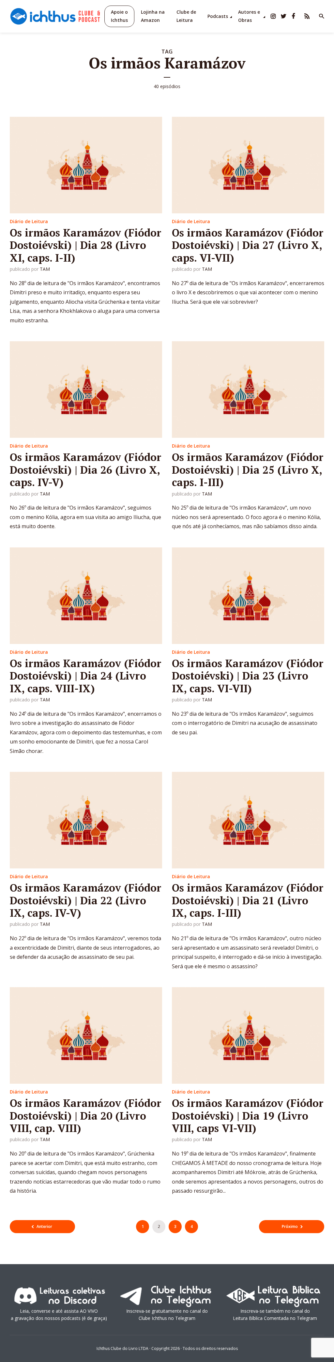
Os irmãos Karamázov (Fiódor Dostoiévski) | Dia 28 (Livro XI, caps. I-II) (85, 245)
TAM (45, 269)
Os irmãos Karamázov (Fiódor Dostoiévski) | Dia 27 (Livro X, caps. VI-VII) (248, 245)
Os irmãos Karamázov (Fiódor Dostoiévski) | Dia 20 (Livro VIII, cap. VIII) (85, 1115)
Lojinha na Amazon (153, 16)
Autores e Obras (249, 16)
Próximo (290, 1226)
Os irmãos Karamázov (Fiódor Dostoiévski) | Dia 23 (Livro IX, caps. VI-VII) (248, 675)
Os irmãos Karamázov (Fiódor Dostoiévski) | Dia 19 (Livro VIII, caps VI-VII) (248, 1115)
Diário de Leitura (29, 221)
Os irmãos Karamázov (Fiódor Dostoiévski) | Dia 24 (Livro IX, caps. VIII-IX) (85, 675)
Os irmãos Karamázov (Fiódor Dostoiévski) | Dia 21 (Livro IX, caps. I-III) (248, 900)
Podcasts (217, 16)
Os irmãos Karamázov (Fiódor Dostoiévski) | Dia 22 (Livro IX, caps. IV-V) (85, 900)
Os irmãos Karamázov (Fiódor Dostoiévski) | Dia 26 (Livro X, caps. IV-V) (85, 469)
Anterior (44, 1226)
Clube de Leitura (186, 16)
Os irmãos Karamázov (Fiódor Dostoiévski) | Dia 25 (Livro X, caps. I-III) (248, 469)
